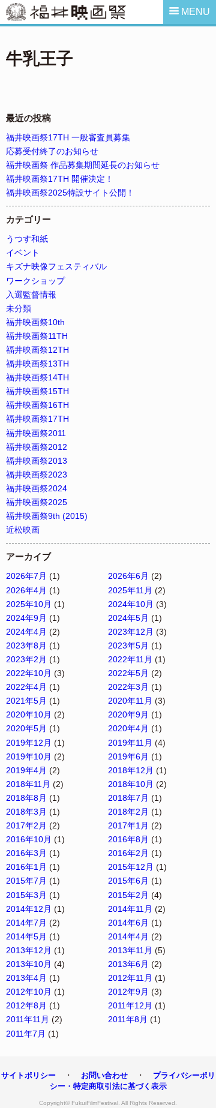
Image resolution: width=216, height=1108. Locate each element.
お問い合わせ (104, 1075)
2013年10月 (29, 964)
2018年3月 (26, 811)
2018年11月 (28, 784)
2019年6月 (128, 756)
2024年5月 (128, 618)
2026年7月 (26, 576)
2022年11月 (130, 659)
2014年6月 (128, 922)
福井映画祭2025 (36, 502)
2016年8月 (128, 839)
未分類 (18, 308)
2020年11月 (130, 700)
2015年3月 (26, 895)
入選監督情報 (31, 294)
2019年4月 (26, 770)
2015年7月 (26, 880)
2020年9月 (128, 714)
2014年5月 (26, 936)
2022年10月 (29, 673)
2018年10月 (131, 784)
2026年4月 (26, 590)
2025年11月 (130, 590)
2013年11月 (130, 950)
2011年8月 (128, 1019)
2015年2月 (128, 895)
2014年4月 (128, 936)
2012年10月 (29, 991)
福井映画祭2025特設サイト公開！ (70, 192)
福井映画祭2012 (36, 447)
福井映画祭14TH (37, 377)
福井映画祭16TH (37, 405)
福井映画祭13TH (37, 363)
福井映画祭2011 (36, 433)
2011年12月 (130, 1005)
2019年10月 (29, 756)
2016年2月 (128, 853)
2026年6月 (128, 576)
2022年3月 (128, 687)
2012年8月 (26, 1005)
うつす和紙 (27, 239)
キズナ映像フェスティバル (56, 266)
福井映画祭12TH (37, 350)
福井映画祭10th (35, 322)
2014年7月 (26, 922)
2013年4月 (26, 978)
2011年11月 (27, 1019)
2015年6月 (128, 880)
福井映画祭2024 (36, 488)
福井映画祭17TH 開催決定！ (59, 179)
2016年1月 (26, 867)
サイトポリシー (28, 1075)
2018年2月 (128, 811)
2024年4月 (26, 631)
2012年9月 (128, 991)
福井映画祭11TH (37, 336)
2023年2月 (26, 659)
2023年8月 (26, 645)
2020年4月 (128, 728)
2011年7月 (26, 1033)
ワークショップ (35, 281)
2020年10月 (29, 714)
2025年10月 (29, 604)
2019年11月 (130, 742)
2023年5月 (128, 645)
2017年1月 (128, 825)
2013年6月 (128, 964)
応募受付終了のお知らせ (52, 151)
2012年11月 (130, 978)
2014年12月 (29, 909)
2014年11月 (130, 909)
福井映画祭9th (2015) (47, 516)
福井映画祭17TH (37, 419)
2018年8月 (26, 798)
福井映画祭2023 (36, 474)
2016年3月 (26, 853)
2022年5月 (128, 673)
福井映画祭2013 (36, 461)
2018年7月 (128, 798)
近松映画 (23, 530)
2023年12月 (131, 631)
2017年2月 (26, 825)
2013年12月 (29, 950)
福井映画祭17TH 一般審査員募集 (68, 137)
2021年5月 (26, 700)
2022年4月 (26, 687)
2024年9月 (26, 618)
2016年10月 (29, 839)
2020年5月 (26, 728)
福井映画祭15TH (37, 391)
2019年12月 (29, 742)
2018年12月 (131, 770)
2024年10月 (131, 604)
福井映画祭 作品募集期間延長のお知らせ (83, 165)
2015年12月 (131, 867)
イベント (23, 252)
